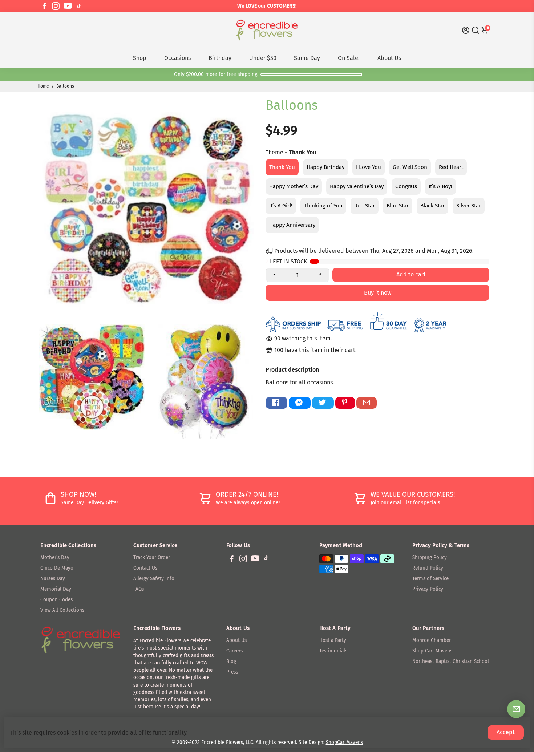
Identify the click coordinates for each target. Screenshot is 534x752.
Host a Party (332, 640)
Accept (506, 732)
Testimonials (333, 651)
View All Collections (62, 610)
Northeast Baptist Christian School (450, 661)
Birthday (220, 57)
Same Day (307, 57)
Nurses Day (52, 578)
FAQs (138, 589)
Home (43, 86)
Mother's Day (54, 557)
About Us (389, 57)
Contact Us (145, 568)
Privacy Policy (427, 589)
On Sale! (349, 57)
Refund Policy (427, 568)
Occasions (177, 57)
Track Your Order (151, 557)
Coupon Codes (56, 600)
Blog (231, 661)
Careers (234, 651)
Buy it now (377, 292)
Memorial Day (55, 589)
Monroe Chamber (431, 640)
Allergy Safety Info (153, 578)
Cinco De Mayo (56, 568)
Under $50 (262, 57)
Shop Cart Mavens (432, 651)
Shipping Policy (429, 557)
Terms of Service (430, 578)
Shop (139, 57)
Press (232, 672)
